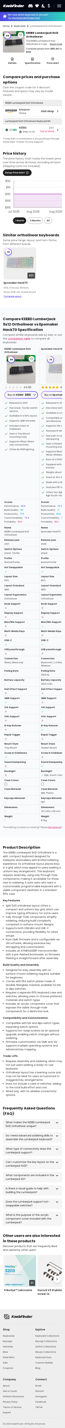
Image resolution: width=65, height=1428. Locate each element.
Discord (39, 1391)
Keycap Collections (46, 1341)
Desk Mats (8, 1357)
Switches (8, 1346)
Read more (56, 44)
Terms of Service (12, 1407)
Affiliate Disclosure (13, 1396)
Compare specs (12, 296)
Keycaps (7, 1341)
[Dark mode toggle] (43, 6)
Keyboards (9, 1335)
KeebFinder (13, 5)
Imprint (7, 1412)
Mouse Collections (45, 1351)
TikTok (38, 1407)
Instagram (41, 1396)
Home (6, 26)
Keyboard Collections (47, 1335)
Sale (5, 1362)
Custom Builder (44, 1362)
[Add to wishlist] (20, 35)
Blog (37, 1368)
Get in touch (10, 1391)
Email (38, 1385)
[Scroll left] (8, 274)
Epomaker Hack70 (16, 283)
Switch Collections (45, 1346)
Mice (5, 1351)
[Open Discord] (30, 6)
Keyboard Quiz (43, 1357)
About (6, 1385)
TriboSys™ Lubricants (18, 1290)
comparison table (19, 338)
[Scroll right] (57, 274)
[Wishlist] (37, 6)
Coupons (8, 1368)
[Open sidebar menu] (59, 6)
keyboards (20, 26)
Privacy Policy (10, 1401)
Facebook (40, 1401)
